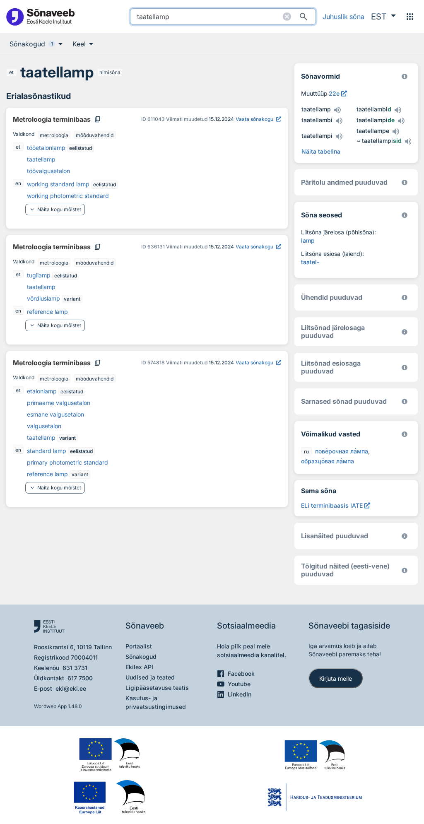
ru (306, 451)
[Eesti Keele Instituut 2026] (404, 297)
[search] (223, 16)
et (11, 72)
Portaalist (138, 646)
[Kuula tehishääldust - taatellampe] (396, 132)
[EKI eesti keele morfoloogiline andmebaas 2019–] (404, 76)
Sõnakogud (141, 656)
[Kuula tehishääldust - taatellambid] (398, 110)
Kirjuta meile (335, 678)
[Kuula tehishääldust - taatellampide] (401, 121)
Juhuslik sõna (343, 16)
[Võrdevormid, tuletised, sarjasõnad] (404, 215)
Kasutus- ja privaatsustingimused (155, 702)
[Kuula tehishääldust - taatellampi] (339, 137)
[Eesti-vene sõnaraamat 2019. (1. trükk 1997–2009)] (404, 570)
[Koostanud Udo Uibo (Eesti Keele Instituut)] (404, 182)
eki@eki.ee (70, 688)
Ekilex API (139, 666)
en (18, 183)
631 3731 (75, 667)
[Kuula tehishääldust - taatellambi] (339, 121)
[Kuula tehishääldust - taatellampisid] (408, 142)
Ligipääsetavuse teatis (157, 687)
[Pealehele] (40, 16)
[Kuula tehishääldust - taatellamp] (337, 110)
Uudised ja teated (150, 677)
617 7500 (80, 678)
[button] (383, 17)
